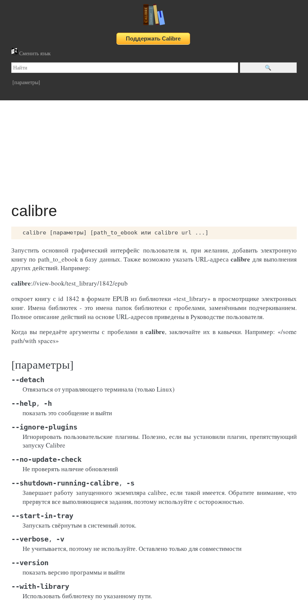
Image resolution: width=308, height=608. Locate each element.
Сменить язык (34, 53)
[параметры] (26, 82)
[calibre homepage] (154, 25)
